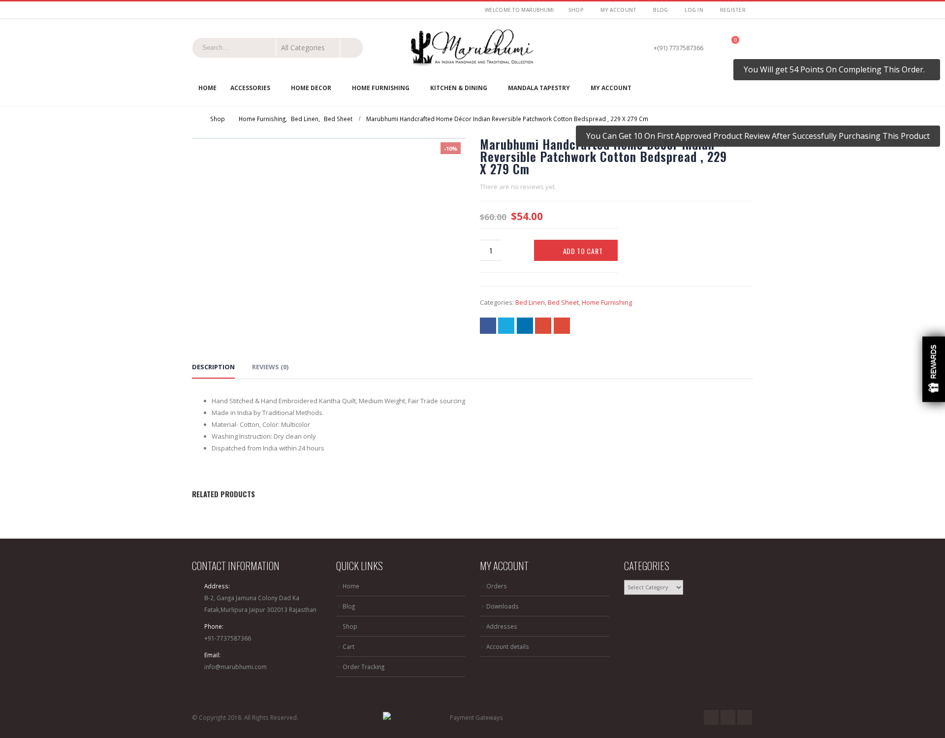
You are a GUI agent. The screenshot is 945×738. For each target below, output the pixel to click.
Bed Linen (530, 302)
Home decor (311, 88)
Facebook (488, 326)
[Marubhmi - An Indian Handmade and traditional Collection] (472, 48)
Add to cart (583, 251)
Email (562, 326)
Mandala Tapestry (539, 88)
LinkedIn (525, 326)
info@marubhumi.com (235, 667)
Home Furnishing (381, 88)
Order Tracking (363, 667)
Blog (660, 9)
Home (207, 88)
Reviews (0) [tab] (270, 366)
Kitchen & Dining (458, 88)
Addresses (501, 626)
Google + (543, 326)
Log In (694, 9)
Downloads (502, 606)
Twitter (506, 326)
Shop (576, 9)
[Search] (351, 47)
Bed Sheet (563, 302)
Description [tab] (213, 366)
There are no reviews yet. (518, 186)
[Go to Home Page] (192, 119)
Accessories (250, 88)
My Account (618, 9)
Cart (348, 646)
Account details (507, 646)
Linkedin (744, 717)
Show (933, 369)
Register (733, 9)
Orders (496, 586)
